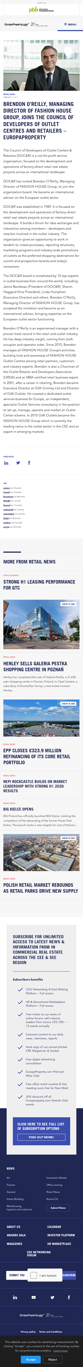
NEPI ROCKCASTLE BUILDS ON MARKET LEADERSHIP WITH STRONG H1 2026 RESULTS (35, 786)
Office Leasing (11, 575)
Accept (30, 1359)
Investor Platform (61, 1235)
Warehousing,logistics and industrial (19, 1207)
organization (8, 514)
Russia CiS (52, 1199)
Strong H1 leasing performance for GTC (39, 585)
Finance (11, 1184)
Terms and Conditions (50, 1331)
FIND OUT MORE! (41, 1137)
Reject (52, 1359)
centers (6, 488)
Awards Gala (16, 1235)
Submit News (58, 1207)
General (11, 1191)
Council (6, 492)
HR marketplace (59, 1243)
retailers (6, 523)
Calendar (54, 1226)
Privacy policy (28, 1331)
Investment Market (56, 1177)
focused (6, 505)
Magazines (14, 1243)
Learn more (60, 1350)
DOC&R (6, 501)
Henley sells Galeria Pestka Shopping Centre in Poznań (35, 666)
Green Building (15, 1199)
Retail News (9, 94)
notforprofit (8, 510)
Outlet (6, 518)
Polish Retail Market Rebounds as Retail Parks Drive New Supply (40, 888)
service (6, 527)
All (8, 1177)
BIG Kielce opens (18, 809)
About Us (13, 1226)
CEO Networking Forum (39, 1253)
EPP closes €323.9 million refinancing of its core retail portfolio (36, 756)
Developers (8, 496)
